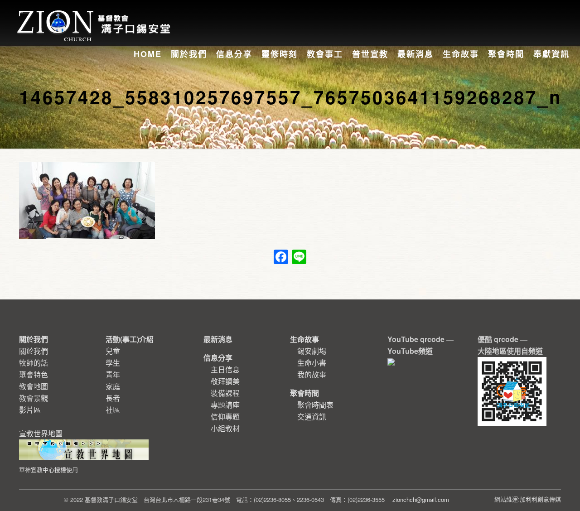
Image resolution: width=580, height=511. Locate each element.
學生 (113, 362)
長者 (113, 398)
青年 (113, 374)
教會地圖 (33, 386)
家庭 (113, 386)
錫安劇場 (311, 351)
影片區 (30, 410)
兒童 (113, 351)
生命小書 (311, 362)
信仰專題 (225, 416)
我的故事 (311, 374)
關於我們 (33, 351)
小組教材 (225, 428)
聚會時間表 (315, 405)
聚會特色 (33, 374)
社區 (113, 410)
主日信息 (225, 369)
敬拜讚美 (225, 381)
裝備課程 (225, 393)
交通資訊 (311, 416)
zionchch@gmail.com (420, 499)
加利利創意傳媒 (540, 499)
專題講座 (225, 405)
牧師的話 (33, 362)
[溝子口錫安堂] (95, 15)
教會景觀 (33, 398)
